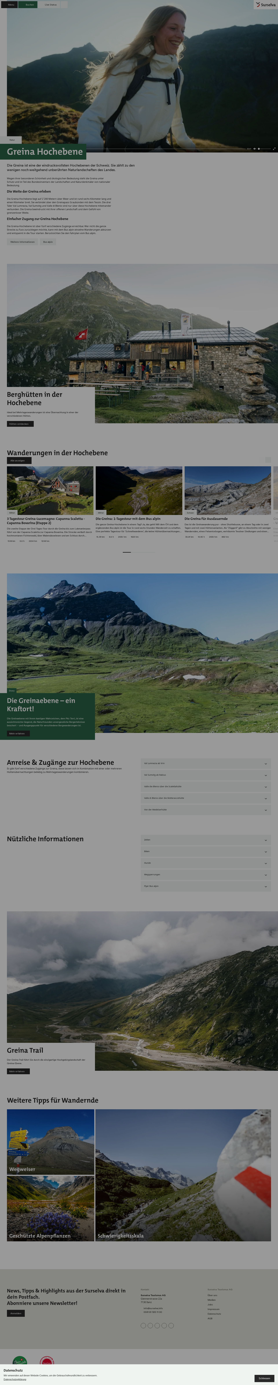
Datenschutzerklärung (15, 1379)
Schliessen (264, 1378)
